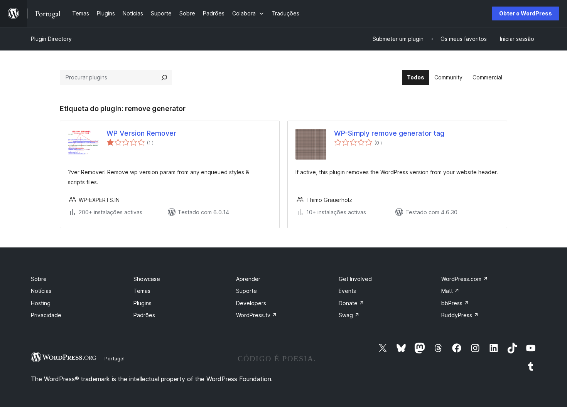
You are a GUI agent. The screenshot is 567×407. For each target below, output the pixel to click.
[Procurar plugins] (164, 77)
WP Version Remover (141, 133)
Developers (251, 303)
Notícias (41, 291)
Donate (351, 303)
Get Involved (355, 279)
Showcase (146, 279)
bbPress (455, 303)
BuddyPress (460, 315)
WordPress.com (464, 279)
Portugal (115, 358)
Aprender (248, 279)
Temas (141, 291)
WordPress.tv (256, 315)
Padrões (144, 315)
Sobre (39, 279)
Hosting (41, 303)
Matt (450, 291)
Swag (349, 315)
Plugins (142, 303)
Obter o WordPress (525, 13)
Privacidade (46, 315)
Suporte (246, 291)
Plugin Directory (51, 38)
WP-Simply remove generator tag (389, 133)
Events (347, 291)
